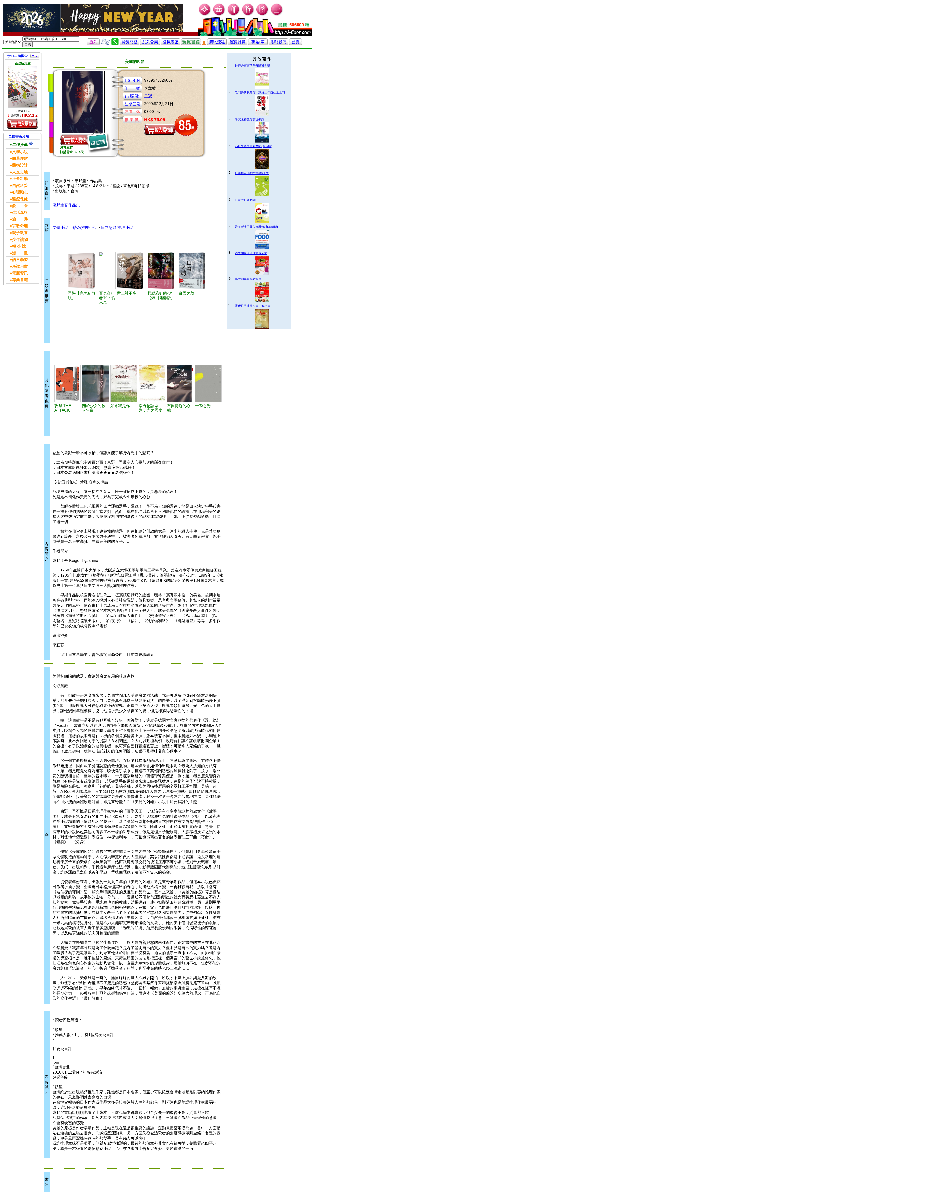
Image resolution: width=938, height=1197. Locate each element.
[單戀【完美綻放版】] (83, 270)
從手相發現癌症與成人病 (251, 253)
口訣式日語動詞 (245, 200)
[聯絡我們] (278, 44)
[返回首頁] (295, 44)
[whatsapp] (115, 44)
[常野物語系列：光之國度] (152, 383)
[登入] (93, 44)
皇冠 (148, 96)
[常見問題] (262, 15)
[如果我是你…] (123, 383)
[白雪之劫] (193, 270)
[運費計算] (237, 44)
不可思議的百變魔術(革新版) (253, 146)
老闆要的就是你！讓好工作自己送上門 (260, 92)
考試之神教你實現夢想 (249, 119)
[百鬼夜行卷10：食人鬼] (107, 270)
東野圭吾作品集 (66, 205)
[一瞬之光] (208, 383)
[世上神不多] (131, 270)
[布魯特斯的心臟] (180, 383)
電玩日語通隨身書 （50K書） (254, 306)
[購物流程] (217, 44)
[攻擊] (67, 383)
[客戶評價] (105, 44)
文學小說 (60, 227)
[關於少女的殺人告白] (95, 383)
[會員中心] (248, 15)
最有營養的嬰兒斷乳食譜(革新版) (256, 227)
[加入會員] (233, 15)
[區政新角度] (22, 87)
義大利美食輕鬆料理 (248, 279)
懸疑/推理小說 (84, 227)
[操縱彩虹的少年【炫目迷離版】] (162, 270)
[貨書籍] (191, 44)
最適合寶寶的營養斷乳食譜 (252, 65)
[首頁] (277, 15)
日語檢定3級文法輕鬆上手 (252, 173)
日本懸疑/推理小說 (117, 227)
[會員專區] (170, 44)
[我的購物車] (219, 15)
